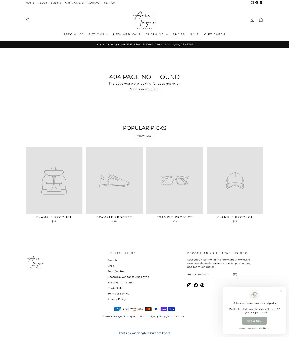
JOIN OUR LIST (75, 2)
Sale (194, 34)
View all (144, 136)
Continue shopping (144, 89)
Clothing (155, 34)
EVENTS (56, 2)
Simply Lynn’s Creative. (173, 316)
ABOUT (42, 2)
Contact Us (115, 288)
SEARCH (109, 2)
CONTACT (94, 2)
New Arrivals (126, 34)
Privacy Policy (117, 299)
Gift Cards (215, 34)
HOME (30, 2)
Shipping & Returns (120, 282)
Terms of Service (118, 293)
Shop (111, 265)
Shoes (179, 34)
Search (112, 260)
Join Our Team (117, 271)
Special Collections (84, 34)
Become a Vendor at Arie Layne (128, 276)
